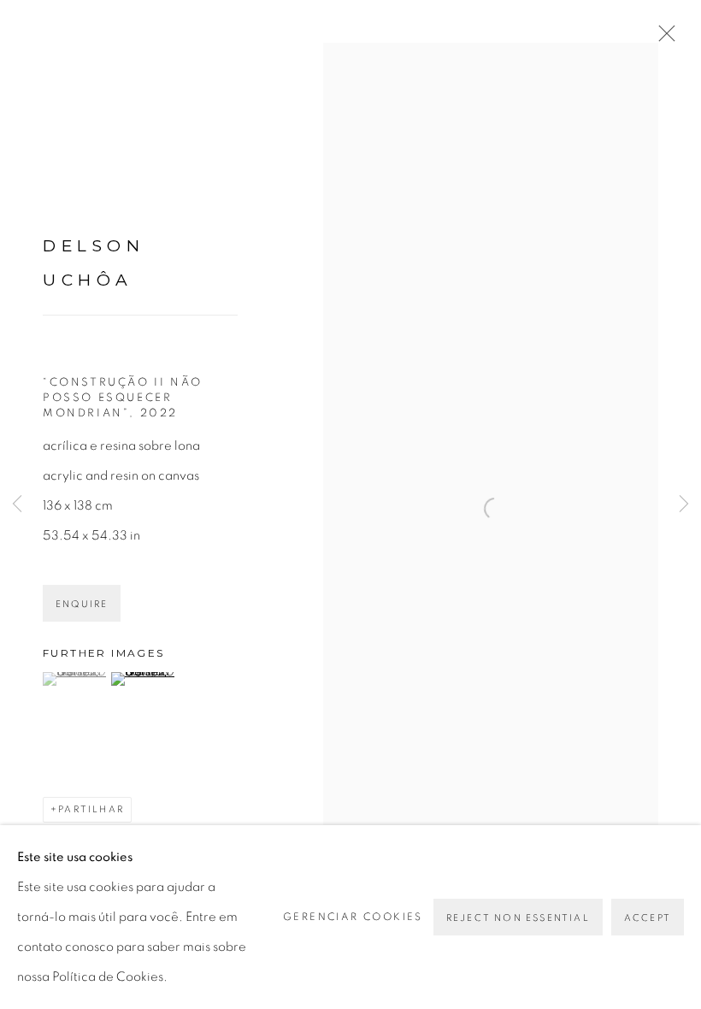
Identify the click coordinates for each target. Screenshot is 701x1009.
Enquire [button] (82, 604)
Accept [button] (647, 918)
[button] (75, 679)
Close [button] (662, 38)
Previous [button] (17, 504)
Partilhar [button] (91, 809)
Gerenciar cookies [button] (353, 917)
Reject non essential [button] (518, 918)
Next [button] (684, 504)
